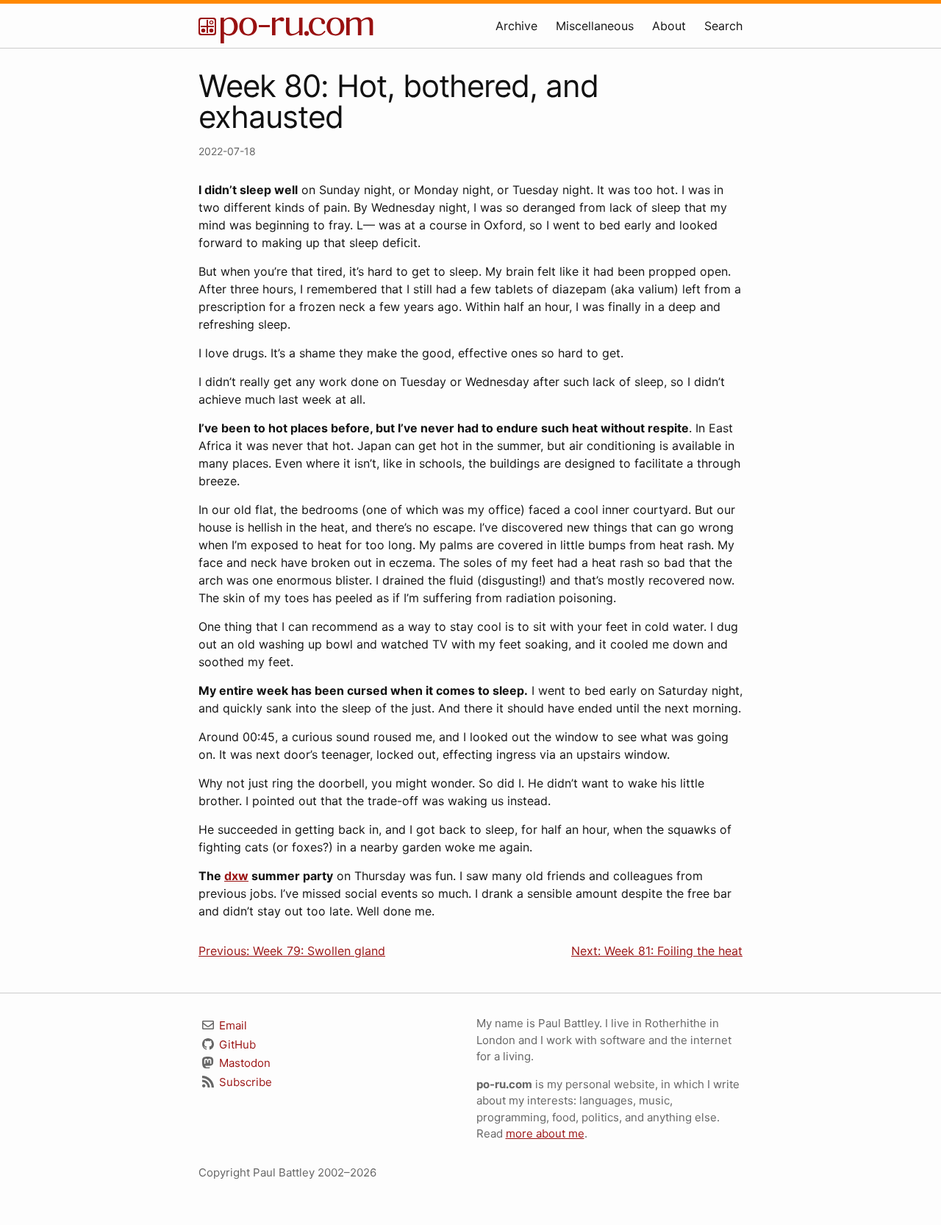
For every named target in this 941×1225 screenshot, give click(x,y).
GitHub (236, 1044)
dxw (236, 875)
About (669, 25)
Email (231, 1025)
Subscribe (244, 1082)
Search (723, 25)
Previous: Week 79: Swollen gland (291, 950)
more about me (545, 1133)
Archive (516, 25)
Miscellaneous (595, 25)
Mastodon (243, 1063)
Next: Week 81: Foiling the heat (657, 950)
